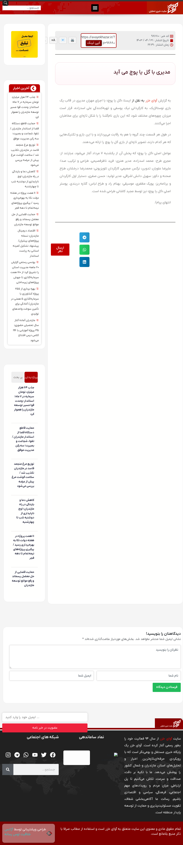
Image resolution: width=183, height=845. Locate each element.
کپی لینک (93, 43)
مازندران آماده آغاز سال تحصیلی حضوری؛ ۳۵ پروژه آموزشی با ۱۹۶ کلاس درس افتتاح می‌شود (26, 330)
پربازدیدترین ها (31, 379)
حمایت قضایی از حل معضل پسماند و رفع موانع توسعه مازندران (25, 219)
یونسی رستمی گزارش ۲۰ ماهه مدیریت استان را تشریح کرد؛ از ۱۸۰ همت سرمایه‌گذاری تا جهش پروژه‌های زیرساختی (24, 272)
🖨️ (72, 40)
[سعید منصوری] (33, 421)
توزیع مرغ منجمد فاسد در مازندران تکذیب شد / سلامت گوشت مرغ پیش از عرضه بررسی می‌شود (25, 155)
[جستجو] (7, 769)
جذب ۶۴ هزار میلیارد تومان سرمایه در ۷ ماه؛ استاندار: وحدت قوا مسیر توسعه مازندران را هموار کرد (24, 107)
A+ (53, 40)
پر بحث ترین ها (18, 379)
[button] (95, 8)
